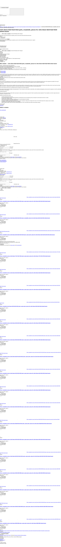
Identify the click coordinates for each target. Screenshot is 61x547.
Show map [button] (15, 136)
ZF (40, 26)
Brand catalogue (23, 535)
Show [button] (6, 124)
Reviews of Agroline (17, 535)
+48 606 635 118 (10, 124)
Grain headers (12, 530)
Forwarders (43, 530)
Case (15, 26)
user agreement (18, 186)
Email (11, 150)
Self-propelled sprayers (18, 530)
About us (1, 532)
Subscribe (2, 244)
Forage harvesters (25, 530)
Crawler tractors (47, 530)
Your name (11, 146)
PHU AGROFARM (3, 110)
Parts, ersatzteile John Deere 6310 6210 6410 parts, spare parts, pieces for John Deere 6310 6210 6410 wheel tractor (23, 306)
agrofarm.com (2, 127)
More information (2, 174)
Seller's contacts (7, 532)
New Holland (37, 26)
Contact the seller (3, 46)
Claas (20, 26)
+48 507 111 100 (10, 126)
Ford (28, 26)
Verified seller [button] (2, 168)
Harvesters (34, 530)
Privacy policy (8, 535)
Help (4, 532)
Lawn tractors (30, 530)
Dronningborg (23, 26)
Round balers (38, 530)
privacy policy (13, 186)
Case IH (17, 26)
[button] (30, 20)
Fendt (27, 26)
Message (10, 182)
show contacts (3, 71)
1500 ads (4, 117)
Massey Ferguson (32, 26)
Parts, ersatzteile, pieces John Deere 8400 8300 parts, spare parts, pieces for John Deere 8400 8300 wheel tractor (23, 523)
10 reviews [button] (1, 120)
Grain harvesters (7, 530)
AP (13, 26)
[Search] (17, 11)
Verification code (16, 184)
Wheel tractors (2, 530)
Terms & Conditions (3, 535)
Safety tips (1, 105)
